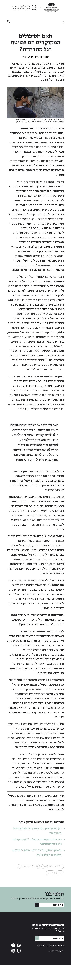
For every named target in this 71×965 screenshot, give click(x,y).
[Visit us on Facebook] (13, 946)
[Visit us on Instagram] (18, 951)
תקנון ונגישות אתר (56, 945)
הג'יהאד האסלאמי (52, 866)
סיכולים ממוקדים (28, 866)
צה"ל (50, 872)
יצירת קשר (41, 945)
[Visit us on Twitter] (18, 946)
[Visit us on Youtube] (13, 951)
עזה (60, 872)
